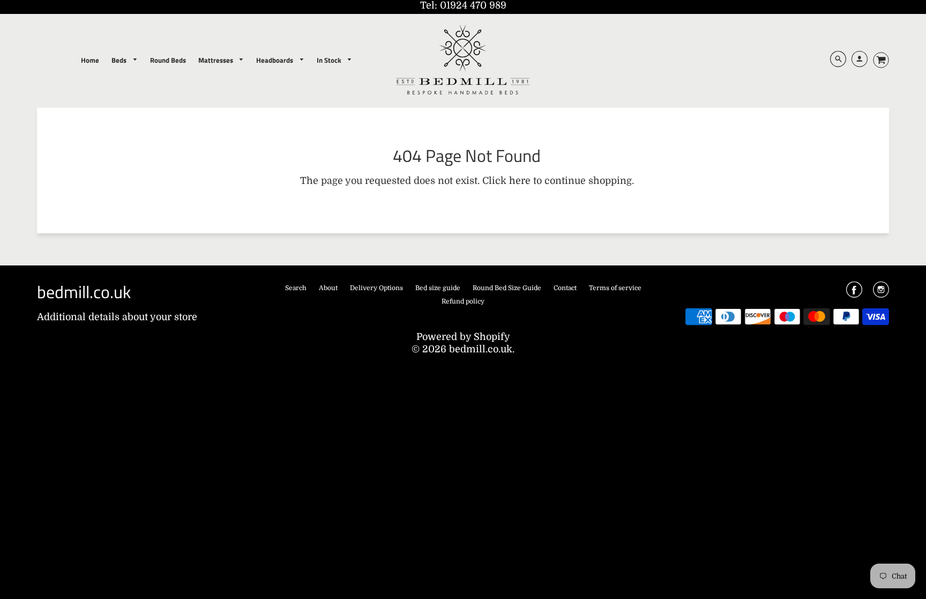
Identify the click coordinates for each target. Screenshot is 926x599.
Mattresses (216, 60)
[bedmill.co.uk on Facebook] (854, 293)
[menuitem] (90, 60)
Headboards (275, 60)
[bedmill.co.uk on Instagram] (881, 293)
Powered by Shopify (463, 336)
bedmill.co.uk (84, 291)
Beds (119, 60)
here (520, 180)
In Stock (330, 60)
